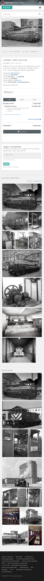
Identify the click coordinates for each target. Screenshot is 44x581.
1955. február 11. (16, 63)
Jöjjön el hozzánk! (7, 557)
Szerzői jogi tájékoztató (9, 567)
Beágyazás (9, 92)
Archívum (14, 2)
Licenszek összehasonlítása (12, 114)
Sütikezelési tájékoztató (23, 569)
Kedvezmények (34, 119)
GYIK (11, 569)
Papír (34, 99)
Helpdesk (5, 569)
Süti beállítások (7, 571)
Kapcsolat (19, 557)
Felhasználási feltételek (29, 561)
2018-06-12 (17, 80)
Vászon (22, 99)
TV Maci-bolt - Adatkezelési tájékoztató (14, 565)
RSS (32, 567)
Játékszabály (23, 567)
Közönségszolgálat (8, 559)
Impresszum (29, 557)
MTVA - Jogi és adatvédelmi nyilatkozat (15, 563)
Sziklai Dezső (15, 73)
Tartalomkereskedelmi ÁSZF (25, 559)
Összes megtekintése (34, 181)
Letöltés (9, 99)
